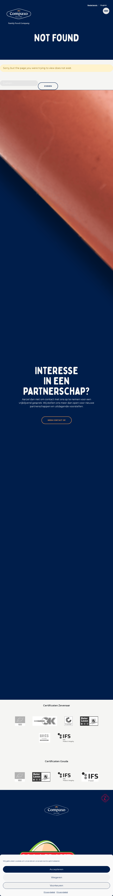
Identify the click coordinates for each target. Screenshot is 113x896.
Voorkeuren (56, 885)
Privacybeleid (49, 892)
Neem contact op (56, 420)
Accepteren (56, 869)
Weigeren (56, 877)
